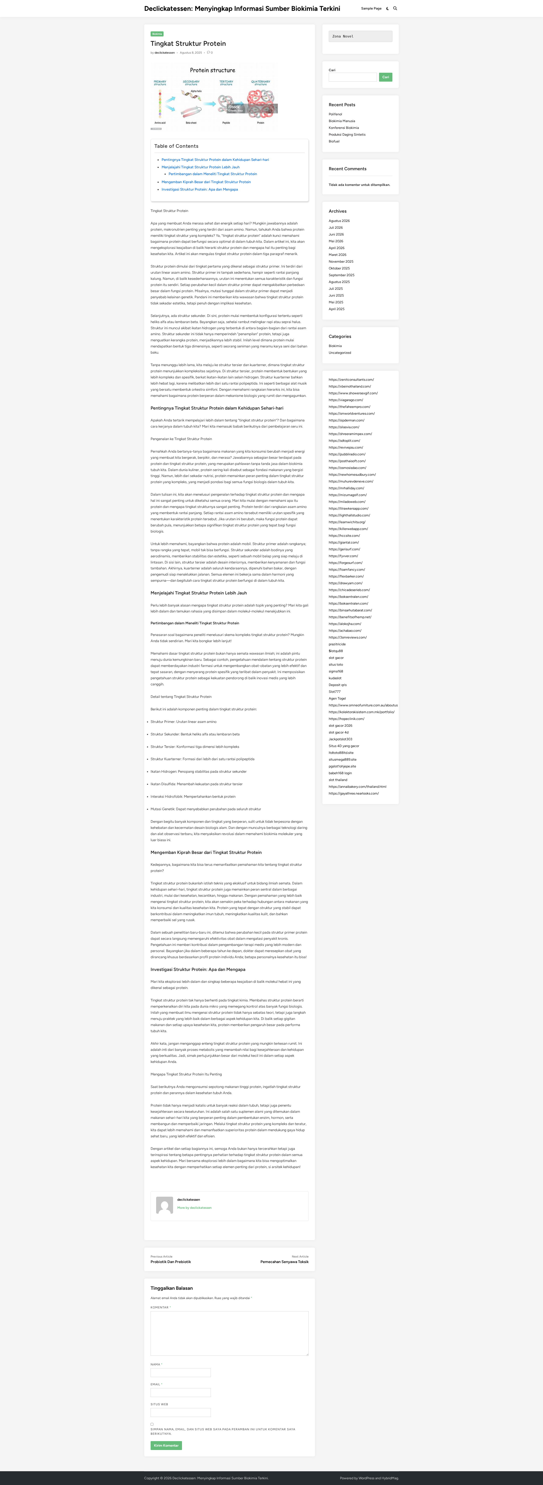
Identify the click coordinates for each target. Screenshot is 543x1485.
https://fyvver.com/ (343, 556)
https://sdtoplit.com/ (344, 441)
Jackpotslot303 (340, 739)
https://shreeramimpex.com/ (350, 434)
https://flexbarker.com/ (346, 576)
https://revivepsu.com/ (346, 447)
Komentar (161, 1307)
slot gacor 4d (338, 732)
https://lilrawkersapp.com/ (348, 508)
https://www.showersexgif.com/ (353, 393)
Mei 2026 (336, 241)
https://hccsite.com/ (344, 536)
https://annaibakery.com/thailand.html (357, 787)
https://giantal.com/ (344, 542)
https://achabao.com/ (345, 631)
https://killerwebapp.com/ (348, 529)
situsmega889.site (343, 759)
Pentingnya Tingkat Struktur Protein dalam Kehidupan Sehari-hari (215, 160)
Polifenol (335, 114)
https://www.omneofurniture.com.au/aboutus (363, 705)
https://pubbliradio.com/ (347, 454)
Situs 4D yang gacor (344, 746)
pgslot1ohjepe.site (342, 766)
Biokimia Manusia (342, 121)
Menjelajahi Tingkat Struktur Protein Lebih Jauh (201, 167)
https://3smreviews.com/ (348, 637)
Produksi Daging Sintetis (347, 134)
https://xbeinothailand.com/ (350, 386)
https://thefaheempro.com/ (349, 407)
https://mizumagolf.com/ (348, 495)
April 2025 (336, 309)
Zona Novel (343, 36)
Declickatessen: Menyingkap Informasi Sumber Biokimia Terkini (242, 8)
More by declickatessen (194, 1208)
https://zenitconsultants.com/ (351, 380)
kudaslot (335, 678)
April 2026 (336, 248)
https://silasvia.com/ (344, 427)
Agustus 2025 (339, 282)
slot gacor (336, 658)
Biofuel (334, 141)
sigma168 (336, 671)
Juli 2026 (336, 228)
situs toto (336, 664)
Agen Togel (337, 698)
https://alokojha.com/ (345, 624)
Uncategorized (340, 353)
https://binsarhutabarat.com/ (350, 610)
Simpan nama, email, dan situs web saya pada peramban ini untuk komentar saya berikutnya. (223, 1432)
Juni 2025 (336, 295)
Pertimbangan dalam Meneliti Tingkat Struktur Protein (213, 174)
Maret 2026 (337, 255)
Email (157, 1384)
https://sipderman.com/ (346, 420)
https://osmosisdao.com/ (347, 468)
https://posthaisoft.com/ (347, 461)
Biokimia (157, 33)
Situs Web (159, 1404)
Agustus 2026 (339, 221)
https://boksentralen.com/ (348, 597)
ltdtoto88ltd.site (341, 753)
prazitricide (337, 644)
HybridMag (390, 1478)
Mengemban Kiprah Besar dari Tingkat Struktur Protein (206, 182)
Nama (157, 1364)
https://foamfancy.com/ (347, 570)
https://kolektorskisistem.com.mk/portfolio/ (362, 712)
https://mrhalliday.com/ (346, 488)
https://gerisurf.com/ (344, 549)
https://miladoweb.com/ (347, 502)
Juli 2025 (336, 289)
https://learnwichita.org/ (347, 522)
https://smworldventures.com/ (352, 413)
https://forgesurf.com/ (345, 563)
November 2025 (341, 261)
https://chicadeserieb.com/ (349, 590)
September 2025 (341, 275)
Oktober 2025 (339, 268)
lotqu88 (336, 651)
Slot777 (335, 692)
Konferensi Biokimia (344, 128)
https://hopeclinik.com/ (346, 719)
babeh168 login (340, 773)
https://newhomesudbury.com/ (352, 475)
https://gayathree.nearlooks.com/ (354, 793)
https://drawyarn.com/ (345, 583)
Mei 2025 (336, 302)
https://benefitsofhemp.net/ (350, 617)
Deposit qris (338, 685)
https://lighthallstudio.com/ (349, 515)
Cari (332, 70)
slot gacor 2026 (340, 726)
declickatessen (165, 52)
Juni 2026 (336, 234)
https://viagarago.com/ (346, 400)
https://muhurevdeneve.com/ (351, 481)
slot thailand (338, 780)
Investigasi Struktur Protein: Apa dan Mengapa (200, 189)
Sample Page (371, 8)
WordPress (366, 1478)
